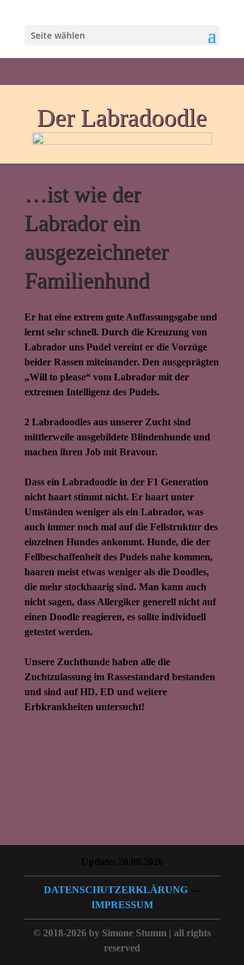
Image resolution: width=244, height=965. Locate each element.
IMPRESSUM (122, 904)
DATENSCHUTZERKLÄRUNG (116, 889)
